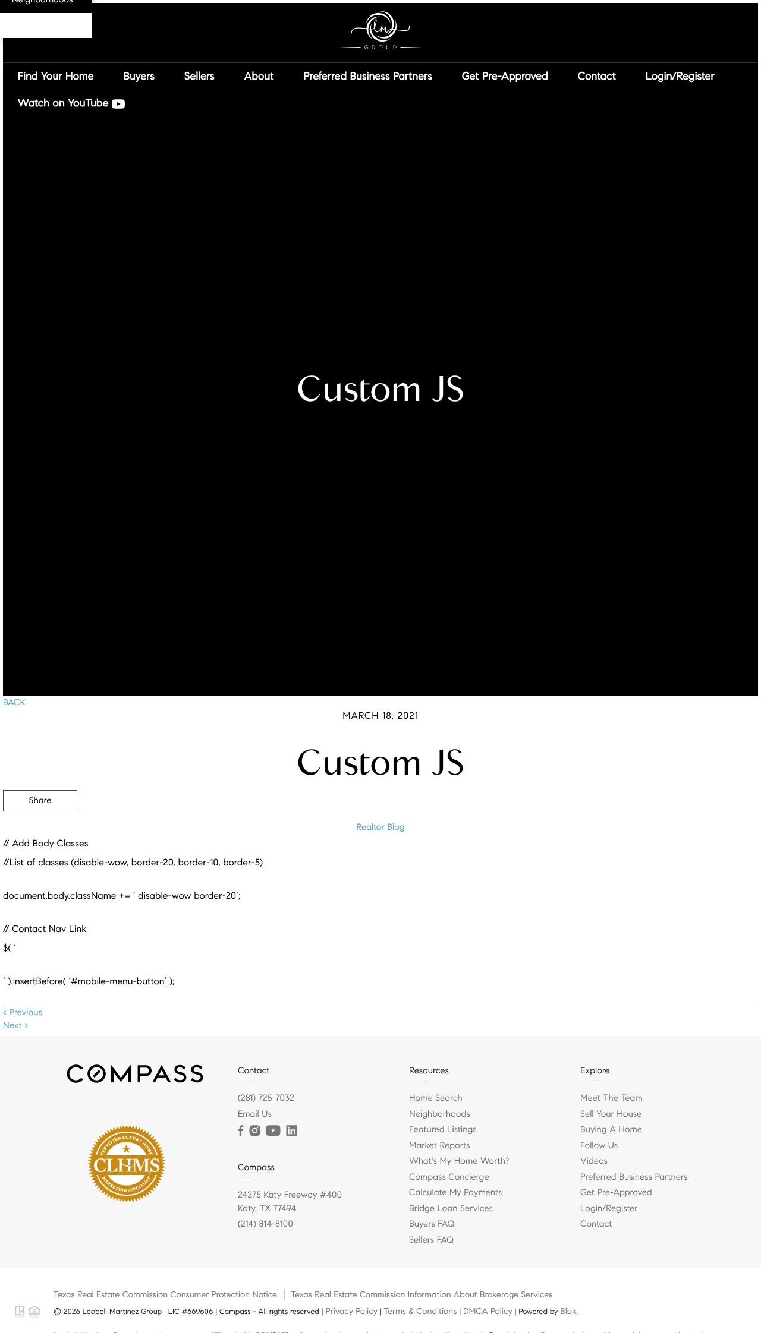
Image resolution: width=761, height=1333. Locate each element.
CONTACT (593, 865)
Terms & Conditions (420, 1311)
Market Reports (439, 1146)
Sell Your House (610, 1114)
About (259, 76)
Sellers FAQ (431, 1240)
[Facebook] (240, 1131)
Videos (594, 1161)
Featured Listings (443, 1129)
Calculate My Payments (455, 1192)
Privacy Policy (351, 1311)
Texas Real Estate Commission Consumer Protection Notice (165, 1294)
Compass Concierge (449, 1177)
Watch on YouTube (65, 102)
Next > (15, 1026)
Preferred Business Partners (367, 76)
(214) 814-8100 (265, 1224)
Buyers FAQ (431, 1224)
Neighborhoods (439, 1114)
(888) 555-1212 (668, 865)
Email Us (255, 1114)
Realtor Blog (380, 827)
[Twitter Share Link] (40, 833)
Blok (568, 1311)
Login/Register (680, 76)
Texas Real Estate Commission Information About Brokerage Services (421, 1294)
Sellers (199, 76)
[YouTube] (273, 1131)
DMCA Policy (487, 1311)
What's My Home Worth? (459, 1161)
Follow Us (599, 1146)
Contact (597, 76)
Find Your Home (56, 76)
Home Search (436, 1098)
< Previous (22, 1012)
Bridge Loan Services (451, 1209)
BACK (14, 702)
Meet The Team (611, 1098)
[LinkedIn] (291, 1131)
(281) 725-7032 (266, 1098)
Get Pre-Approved (505, 76)
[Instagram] (254, 1131)
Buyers (139, 76)
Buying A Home (611, 1129)
